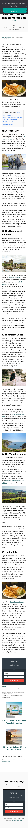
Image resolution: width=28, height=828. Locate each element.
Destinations (5, 27)
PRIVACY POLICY (17, 821)
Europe (14, 27)
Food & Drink (20, 27)
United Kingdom (15, 29)
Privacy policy (14, 11)
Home (3, 37)
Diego (15, 20)
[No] (26, 7)
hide (18, 112)
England (11, 27)
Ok (14, 9)
